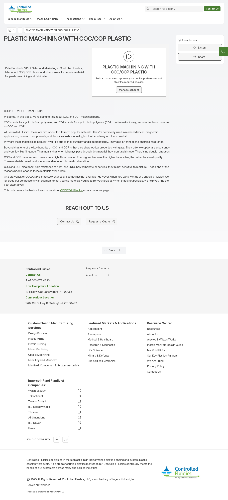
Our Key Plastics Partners (162, 355)
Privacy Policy (155, 366)
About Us (153, 334)
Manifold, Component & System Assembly (53, 365)
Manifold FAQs (156, 350)
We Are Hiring (155, 361)
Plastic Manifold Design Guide (165, 345)
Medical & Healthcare (100, 339)
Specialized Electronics (102, 361)
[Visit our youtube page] (65, 439)
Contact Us (154, 371)
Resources (153, 328)
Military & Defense (98, 355)
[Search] (148, 9)
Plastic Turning (37, 344)
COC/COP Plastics (71, 190)
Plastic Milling (36, 338)
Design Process (37, 333)
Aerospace (94, 334)
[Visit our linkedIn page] (56, 439)
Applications (95, 328)
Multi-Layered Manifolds (42, 360)
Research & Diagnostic (101, 345)
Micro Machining (38, 349)
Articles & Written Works (161, 339)
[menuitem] (20, 19)
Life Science (95, 350)
